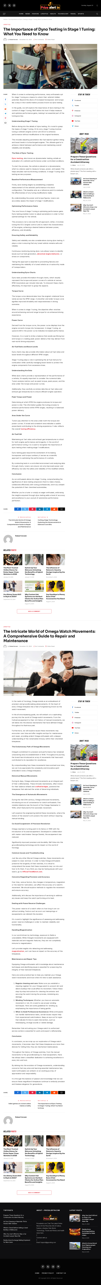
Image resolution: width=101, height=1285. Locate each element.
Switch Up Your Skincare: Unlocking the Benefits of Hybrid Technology (34, 571)
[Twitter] (5, 104)
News (27, 14)
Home (21, 14)
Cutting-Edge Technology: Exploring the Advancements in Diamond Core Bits (49, 522)
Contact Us (61, 1273)
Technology (63, 14)
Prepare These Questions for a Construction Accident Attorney (83, 159)
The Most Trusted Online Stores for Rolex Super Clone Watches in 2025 (11, 571)
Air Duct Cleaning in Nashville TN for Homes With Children (90, 181)
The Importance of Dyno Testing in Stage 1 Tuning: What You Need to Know (50, 1106)
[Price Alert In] (50, 5)
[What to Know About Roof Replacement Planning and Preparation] (74, 1246)
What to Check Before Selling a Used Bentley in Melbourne (88, 195)
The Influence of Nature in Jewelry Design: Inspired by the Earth (55, 571)
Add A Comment (34, 611)
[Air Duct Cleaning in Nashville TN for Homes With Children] (76, 181)
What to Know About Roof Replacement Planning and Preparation (89, 1246)
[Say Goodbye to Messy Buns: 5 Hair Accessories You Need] (55, 586)
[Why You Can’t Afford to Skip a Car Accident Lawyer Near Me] (76, 207)
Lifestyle (44, 14)
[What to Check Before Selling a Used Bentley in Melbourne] (76, 194)
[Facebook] (5, 100)
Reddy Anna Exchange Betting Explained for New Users (88, 1232)
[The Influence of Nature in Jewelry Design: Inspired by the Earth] (55, 559)
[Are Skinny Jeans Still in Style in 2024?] (12, 586)
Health (53, 14)
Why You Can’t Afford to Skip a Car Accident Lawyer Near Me (90, 208)
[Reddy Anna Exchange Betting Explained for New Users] (74, 1232)
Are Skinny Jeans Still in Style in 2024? (12, 595)
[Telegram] (5, 113)
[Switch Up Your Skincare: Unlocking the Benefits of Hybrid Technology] (34, 559)
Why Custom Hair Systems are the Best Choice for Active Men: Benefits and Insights (34, 597)
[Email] (5, 123)
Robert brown (14, 39)
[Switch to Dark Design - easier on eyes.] (97, 5)
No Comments (39, 39)
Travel (73, 14)
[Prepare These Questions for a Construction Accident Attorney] (84, 146)
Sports (81, 14)
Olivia (74, 165)
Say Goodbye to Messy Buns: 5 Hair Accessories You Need (55, 596)
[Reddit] (5, 109)
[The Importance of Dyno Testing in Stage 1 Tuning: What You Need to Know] (50, 66)
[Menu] (4, 14)
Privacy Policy (48, 1273)
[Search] (97, 14)
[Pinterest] (5, 118)
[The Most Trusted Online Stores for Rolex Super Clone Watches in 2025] (12, 559)
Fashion (35, 14)
